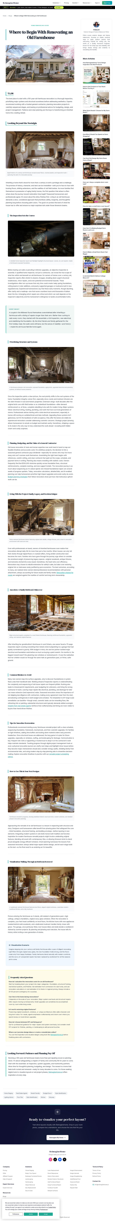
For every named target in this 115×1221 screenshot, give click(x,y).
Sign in (97, 3)
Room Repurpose (53, 1173)
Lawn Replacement (53, 1170)
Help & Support (7, 1179)
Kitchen (43, 1097)
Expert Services (7, 1187)
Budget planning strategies (17, 477)
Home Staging (8, 1093)
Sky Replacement (30, 1187)
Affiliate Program (8, 1176)
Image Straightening (76, 1176)
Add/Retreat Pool (75, 1179)
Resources (86, 3)
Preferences (16, 1214)
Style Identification (60, 1093)
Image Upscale (74, 1173)
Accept (46, 1214)
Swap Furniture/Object (54, 1185)
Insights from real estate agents (19, 706)
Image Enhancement (76, 1170)
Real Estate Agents (21, 1093)
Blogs (10, 16)
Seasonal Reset (74, 1182)
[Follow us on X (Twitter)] (64, 1159)
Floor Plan (20, 1097)
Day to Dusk (29, 1190)
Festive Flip (73, 1185)
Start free (107, 3)
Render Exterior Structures (55, 1179)
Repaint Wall (73, 1187)
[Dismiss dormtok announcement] (111, 7)
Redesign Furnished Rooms (33, 1176)
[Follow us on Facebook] (60, 1159)
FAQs (4, 1173)
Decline (31, 1214)
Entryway (51, 1097)
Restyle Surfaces (53, 1190)
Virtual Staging (29, 1170)
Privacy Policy (97, 1173)
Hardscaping (29, 1182)
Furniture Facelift (53, 1187)
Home (4, 16)
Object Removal (30, 1185)
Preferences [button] (44, 1209)
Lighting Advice (8, 1097)
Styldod (74, 3)
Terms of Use (97, 1170)
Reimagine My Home (56, 1137)
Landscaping (29, 1179)
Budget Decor (47, 1093)
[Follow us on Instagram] (50, 1159)
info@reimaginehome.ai (102, 1184)
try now (59, 7)
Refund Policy (97, 1176)
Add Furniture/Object (54, 1182)
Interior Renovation (53, 1176)
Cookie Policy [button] (52, 1207)
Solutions (56, 3)
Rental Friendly (35, 1093)
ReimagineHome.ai (56, 1035)
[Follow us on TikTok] (55, 1159)
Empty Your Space (30, 1173)
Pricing (66, 3)
